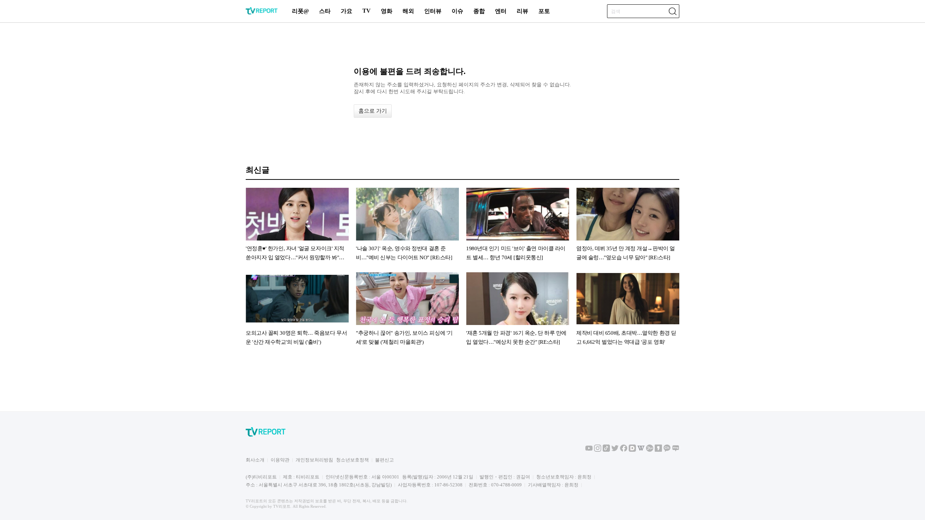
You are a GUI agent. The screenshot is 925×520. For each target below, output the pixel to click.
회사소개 (255, 460)
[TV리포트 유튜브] (589, 450)
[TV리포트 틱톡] (606, 450)
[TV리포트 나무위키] (649, 450)
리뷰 (522, 11)
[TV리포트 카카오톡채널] (667, 450)
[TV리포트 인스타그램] (597, 450)
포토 (544, 11)
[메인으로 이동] (262, 13)
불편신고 (384, 460)
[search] (672, 11)
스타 (325, 11)
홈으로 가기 (372, 111)
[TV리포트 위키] (641, 450)
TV (366, 11)
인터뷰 (433, 11)
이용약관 (280, 460)
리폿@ (300, 11)
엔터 (501, 11)
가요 (346, 11)
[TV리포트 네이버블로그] (675, 450)
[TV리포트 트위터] (615, 450)
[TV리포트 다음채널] (632, 450)
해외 (408, 11)
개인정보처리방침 (314, 460)
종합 (479, 11)
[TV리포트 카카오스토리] (658, 450)
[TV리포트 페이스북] (623, 450)
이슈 (457, 11)
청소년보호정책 (352, 460)
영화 (386, 11)
